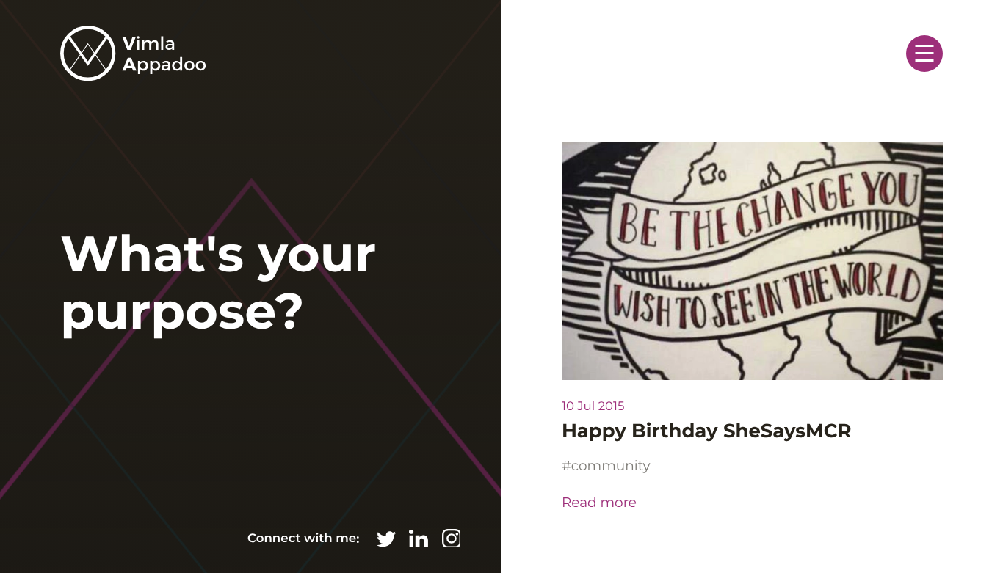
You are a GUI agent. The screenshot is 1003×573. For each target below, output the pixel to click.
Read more (599, 502)
